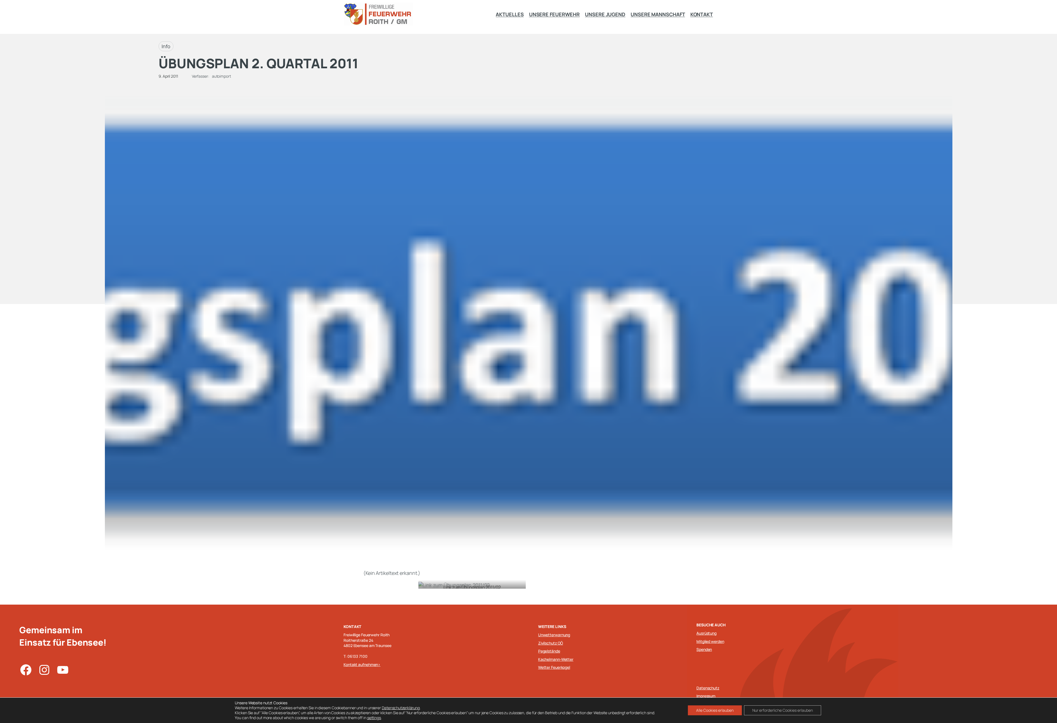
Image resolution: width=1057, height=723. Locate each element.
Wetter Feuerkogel (554, 667)
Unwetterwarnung (554, 634)
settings (374, 717)
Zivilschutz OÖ (550, 643)
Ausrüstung (706, 633)
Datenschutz (707, 688)
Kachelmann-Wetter (555, 659)
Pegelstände (549, 651)
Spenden (704, 649)
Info (166, 46)
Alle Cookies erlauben (715, 710)
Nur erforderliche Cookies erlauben (782, 710)
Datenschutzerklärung (401, 707)
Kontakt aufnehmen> (362, 664)
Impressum (705, 695)
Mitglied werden (710, 641)
